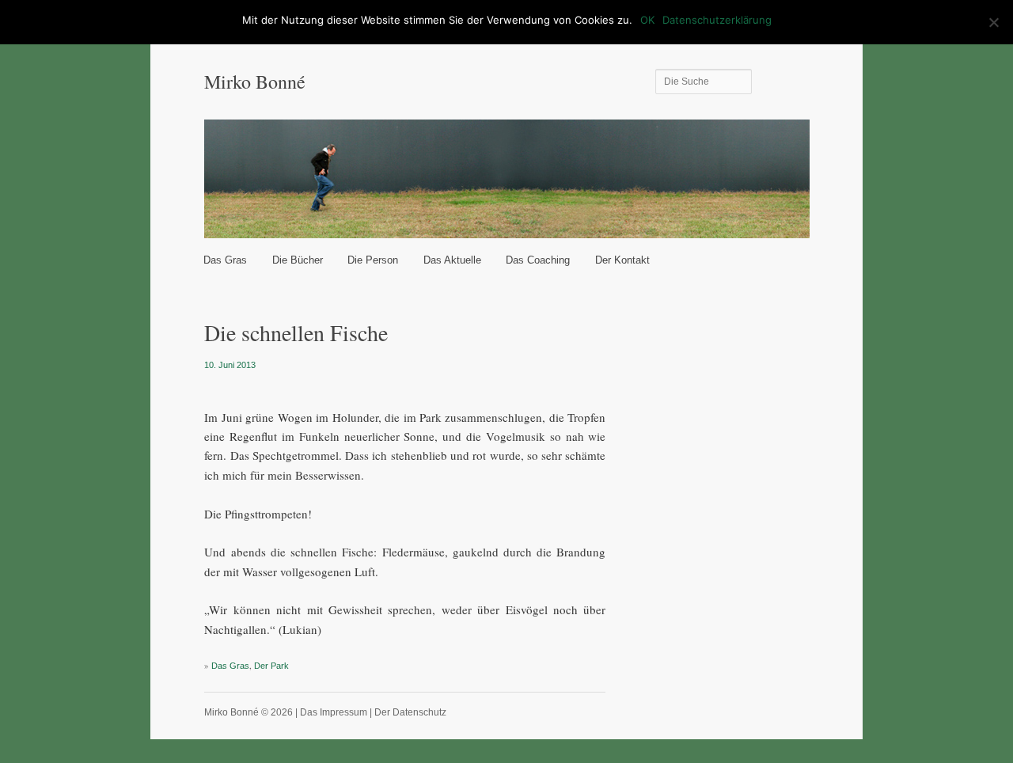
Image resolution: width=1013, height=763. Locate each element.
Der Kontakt (622, 260)
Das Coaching (538, 260)
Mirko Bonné (254, 81)
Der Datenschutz (410, 712)
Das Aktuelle (452, 260)
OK (647, 19)
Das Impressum (333, 712)
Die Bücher (297, 260)
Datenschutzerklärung (717, 19)
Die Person (372, 260)
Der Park (271, 665)
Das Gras (225, 260)
